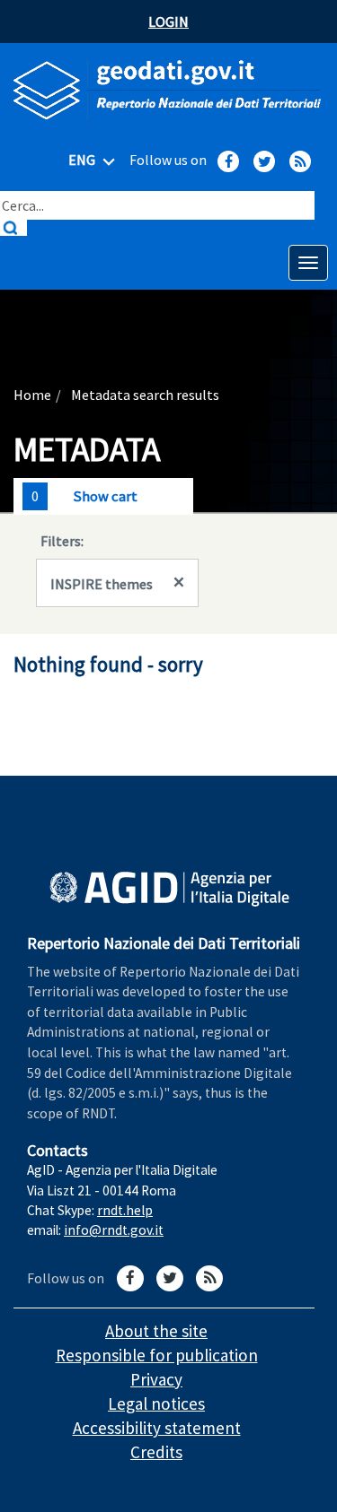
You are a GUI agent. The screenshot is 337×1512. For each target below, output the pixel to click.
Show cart (105, 496)
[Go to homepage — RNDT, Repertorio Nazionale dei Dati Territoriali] (168, 90)
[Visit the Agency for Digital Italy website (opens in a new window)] (169, 889)
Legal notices (156, 1403)
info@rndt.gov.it (114, 1229)
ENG (83, 160)
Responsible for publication (157, 1355)
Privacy (156, 1379)
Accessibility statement (157, 1427)
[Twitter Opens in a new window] (264, 161)
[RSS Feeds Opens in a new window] (300, 161)
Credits (156, 1452)
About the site (156, 1331)
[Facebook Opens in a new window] (228, 161)
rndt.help (125, 1210)
